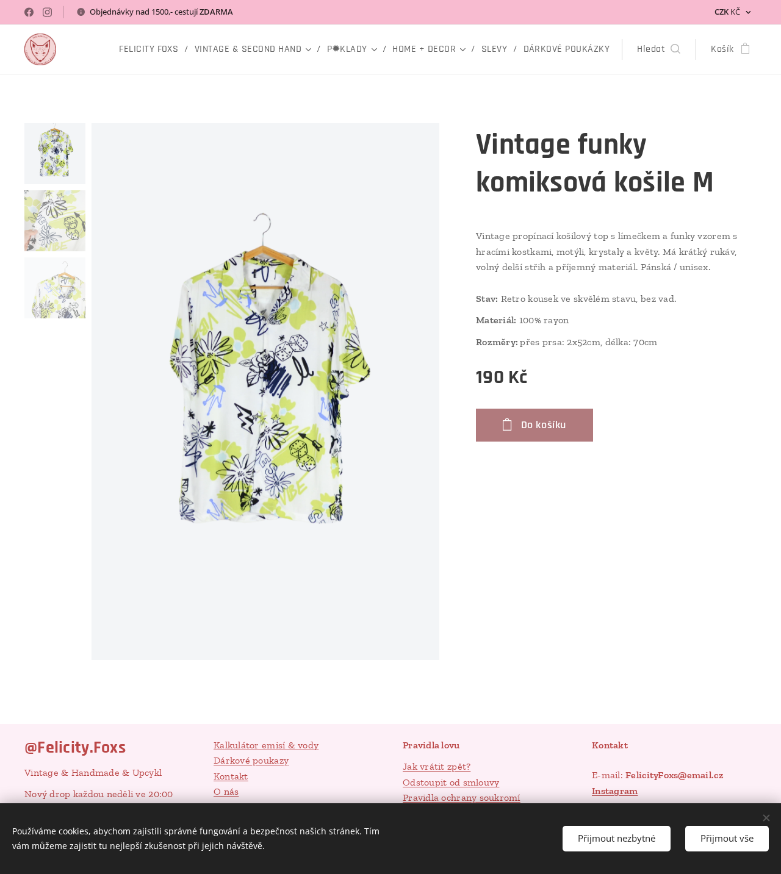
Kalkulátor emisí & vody (266, 745)
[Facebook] (29, 12)
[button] (659, 49)
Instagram (615, 791)
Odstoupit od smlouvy (451, 782)
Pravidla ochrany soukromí (461, 797)
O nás (226, 791)
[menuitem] (152, 49)
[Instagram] (47, 12)
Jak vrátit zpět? (436, 766)
